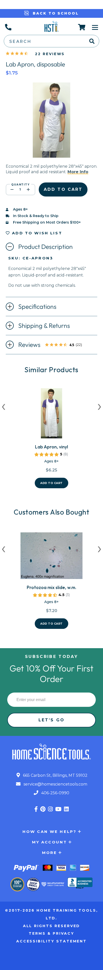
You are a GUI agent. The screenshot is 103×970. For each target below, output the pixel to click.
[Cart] (82, 27)
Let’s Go (51, 720)
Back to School (55, 13)
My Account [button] (49, 842)
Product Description (45, 247)
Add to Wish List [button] (36, 233)
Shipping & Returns (44, 326)
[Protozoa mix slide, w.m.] (51, 557)
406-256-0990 (54, 793)
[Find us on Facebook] (36, 809)
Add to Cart (51, 483)
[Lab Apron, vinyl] (51, 415)
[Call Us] (8, 27)
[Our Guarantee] (17, 884)
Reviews (52, 345)
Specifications (37, 307)
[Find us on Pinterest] (43, 809)
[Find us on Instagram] (50, 809)
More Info (78, 171)
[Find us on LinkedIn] (66, 809)
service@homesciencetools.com (54, 784)
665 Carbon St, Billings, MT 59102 (55, 775)
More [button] (49, 852)
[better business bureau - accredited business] (80, 884)
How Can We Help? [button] (49, 831)
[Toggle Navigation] (95, 27)
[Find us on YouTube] (58, 809)
